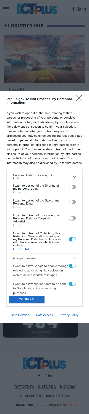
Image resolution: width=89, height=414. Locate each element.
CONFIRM (27, 299)
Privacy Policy (69, 315)
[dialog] (44, 207)
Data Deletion (20, 315)
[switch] (72, 187)
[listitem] (44, 177)
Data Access (44, 315)
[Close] (80, 99)
